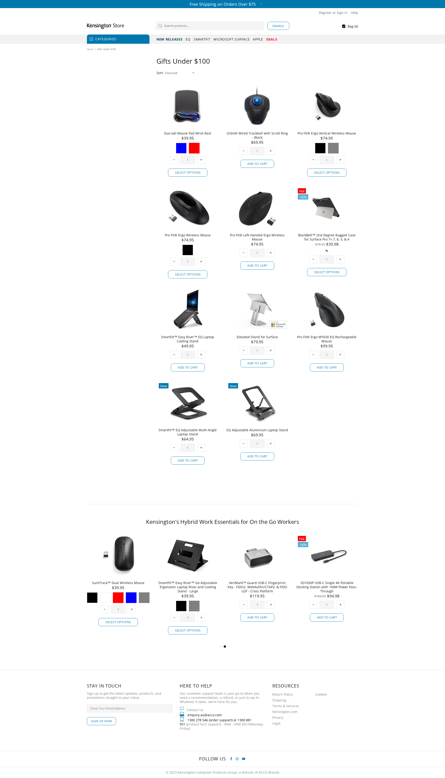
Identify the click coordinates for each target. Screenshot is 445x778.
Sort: (160, 73)
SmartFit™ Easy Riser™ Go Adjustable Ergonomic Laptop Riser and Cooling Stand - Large (126, 587)
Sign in (342, 13)
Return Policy (282, 694)
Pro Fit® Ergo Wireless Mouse (188, 235)
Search (278, 26)
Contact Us (195, 710)
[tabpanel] (196, 582)
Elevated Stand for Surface (257, 337)
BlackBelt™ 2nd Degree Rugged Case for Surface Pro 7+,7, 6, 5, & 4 (327, 237)
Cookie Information (62, 767)
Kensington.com (284, 712)
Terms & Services (285, 706)
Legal (276, 723)
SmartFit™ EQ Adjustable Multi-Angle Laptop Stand (188, 432)
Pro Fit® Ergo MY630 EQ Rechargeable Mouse (326, 339)
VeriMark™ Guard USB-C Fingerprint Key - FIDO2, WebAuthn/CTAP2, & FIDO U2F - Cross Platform (196, 587)
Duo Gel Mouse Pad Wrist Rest (187, 133)
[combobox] (210, 26)
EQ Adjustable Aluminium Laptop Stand (257, 430)
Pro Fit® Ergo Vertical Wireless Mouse (327, 133)
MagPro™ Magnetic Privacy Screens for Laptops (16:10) (335, 585)
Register (325, 13)
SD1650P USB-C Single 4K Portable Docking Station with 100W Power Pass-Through (265, 587)
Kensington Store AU (105, 25)
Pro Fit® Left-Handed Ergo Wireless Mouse (257, 237)
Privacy (277, 718)
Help (354, 13)
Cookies (321, 694)
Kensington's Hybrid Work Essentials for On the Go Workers (222, 521)
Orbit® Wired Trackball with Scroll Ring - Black (257, 135)
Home (90, 49)
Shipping (279, 700)
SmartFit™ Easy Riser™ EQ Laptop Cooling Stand (187, 339)
